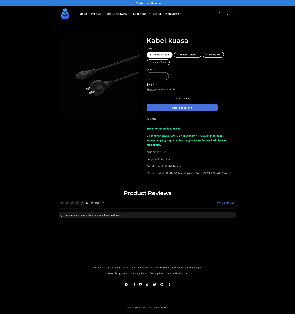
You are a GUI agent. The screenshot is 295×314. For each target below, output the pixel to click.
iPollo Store (139, 307)
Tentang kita (156, 273)
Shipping (151, 89)
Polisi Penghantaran (142, 267)
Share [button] (153, 119)
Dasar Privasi (97, 267)
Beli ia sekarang (182, 107)
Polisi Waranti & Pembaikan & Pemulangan (179, 267)
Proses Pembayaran (118, 267)
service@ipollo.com (176, 273)
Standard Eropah (159, 54)
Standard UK (213, 54)
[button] (97, 13)
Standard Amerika (187, 54)
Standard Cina (158, 62)
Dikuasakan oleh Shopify (157, 307)
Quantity (151, 69)
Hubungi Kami (139, 273)
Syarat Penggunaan (118, 273)
